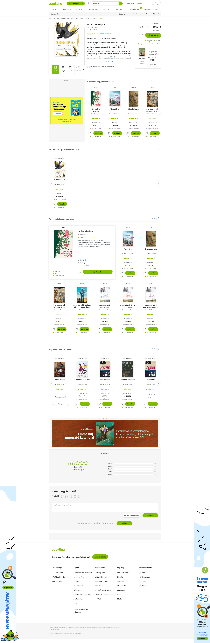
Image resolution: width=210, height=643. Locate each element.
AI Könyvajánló (77, 3)
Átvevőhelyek (122, 586)
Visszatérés (114, 109)
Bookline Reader (101, 581)
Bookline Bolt (57, 581)
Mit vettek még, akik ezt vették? (101, 81)
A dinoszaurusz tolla (82, 379)
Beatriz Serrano (133, 114)
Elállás (119, 599)
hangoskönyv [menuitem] (93, 9)
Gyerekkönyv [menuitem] (66, 9)
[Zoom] (77, 54)
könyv (96, 88)
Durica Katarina (152, 114)
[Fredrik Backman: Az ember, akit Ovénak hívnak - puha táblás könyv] (82, 295)
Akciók (148, 14)
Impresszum (78, 586)
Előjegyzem (62, 404)
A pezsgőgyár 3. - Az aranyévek (128, 306)
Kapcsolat (121, 590)
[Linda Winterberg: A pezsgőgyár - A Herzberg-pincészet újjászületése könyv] (151, 295)
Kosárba (154, 35)
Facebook (145, 573)
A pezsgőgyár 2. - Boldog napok (105, 306)
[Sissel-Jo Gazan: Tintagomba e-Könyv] (150, 369)
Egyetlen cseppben (128, 379)
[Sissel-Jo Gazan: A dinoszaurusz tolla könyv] (82, 369)
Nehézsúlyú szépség (96, 110)
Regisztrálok (130, 3)
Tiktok (144, 581)
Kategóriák (55, 14)
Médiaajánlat (78, 590)
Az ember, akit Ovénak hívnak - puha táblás (82, 306)
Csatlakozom (100, 557)
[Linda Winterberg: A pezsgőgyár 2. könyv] (105, 295)
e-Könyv (150, 358)
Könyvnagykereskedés (82, 594)
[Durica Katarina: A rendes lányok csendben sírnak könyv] (152, 99)
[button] (83, 69)
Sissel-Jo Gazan (59, 184)
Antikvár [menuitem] (106, 9)
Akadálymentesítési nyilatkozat (81, 610)
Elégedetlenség (133, 109)
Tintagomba (105, 379)
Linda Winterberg (105, 310)
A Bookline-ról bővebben (83, 573)
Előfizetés (156, 14)
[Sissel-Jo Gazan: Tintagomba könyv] (105, 369)
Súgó (119, 594)
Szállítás (120, 581)
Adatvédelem (78, 599)
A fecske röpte (59, 179)
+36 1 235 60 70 (57, 573)
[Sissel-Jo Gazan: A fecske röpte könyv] (67, 39)
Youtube (145, 586)
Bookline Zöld (79, 577)
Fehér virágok (59, 379)
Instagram (146, 577)
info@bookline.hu (58, 577)
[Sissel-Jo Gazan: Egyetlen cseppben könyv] (127, 369)
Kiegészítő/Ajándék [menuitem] (151, 9)
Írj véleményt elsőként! (106, 33)
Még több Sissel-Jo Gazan (60, 349)
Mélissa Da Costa (114, 114)
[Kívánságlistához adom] (142, 35)
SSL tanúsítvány (54, 629)
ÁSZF (75, 603)
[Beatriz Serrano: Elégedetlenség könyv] (133, 99)
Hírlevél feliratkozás (103, 590)
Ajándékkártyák (101, 577)
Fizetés (120, 577)
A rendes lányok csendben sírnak (152, 110)
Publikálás (150, 515)
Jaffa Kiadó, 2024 (92, 30)
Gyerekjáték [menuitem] (135, 8)
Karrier (76, 581)
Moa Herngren (96, 114)
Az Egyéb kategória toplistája (61, 219)
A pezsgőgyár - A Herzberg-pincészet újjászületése (150, 306)
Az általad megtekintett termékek (64, 149)
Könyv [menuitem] (54, 9)
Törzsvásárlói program (136, 14)
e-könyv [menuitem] (79, 9)
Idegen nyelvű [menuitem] (119, 9)
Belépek (139, 3)
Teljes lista (154, 81)
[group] (55, 69)
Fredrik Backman (82, 310)
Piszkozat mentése (131, 515)
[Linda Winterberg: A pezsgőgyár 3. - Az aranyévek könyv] (128, 295)
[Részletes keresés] (88, 3)
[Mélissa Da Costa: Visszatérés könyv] (115, 99)
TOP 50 (98, 599)
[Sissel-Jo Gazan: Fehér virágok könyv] (59, 369)
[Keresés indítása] (121, 3)
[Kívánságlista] (147, 3)
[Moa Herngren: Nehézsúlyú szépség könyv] (96, 99)
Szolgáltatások (123, 573)
